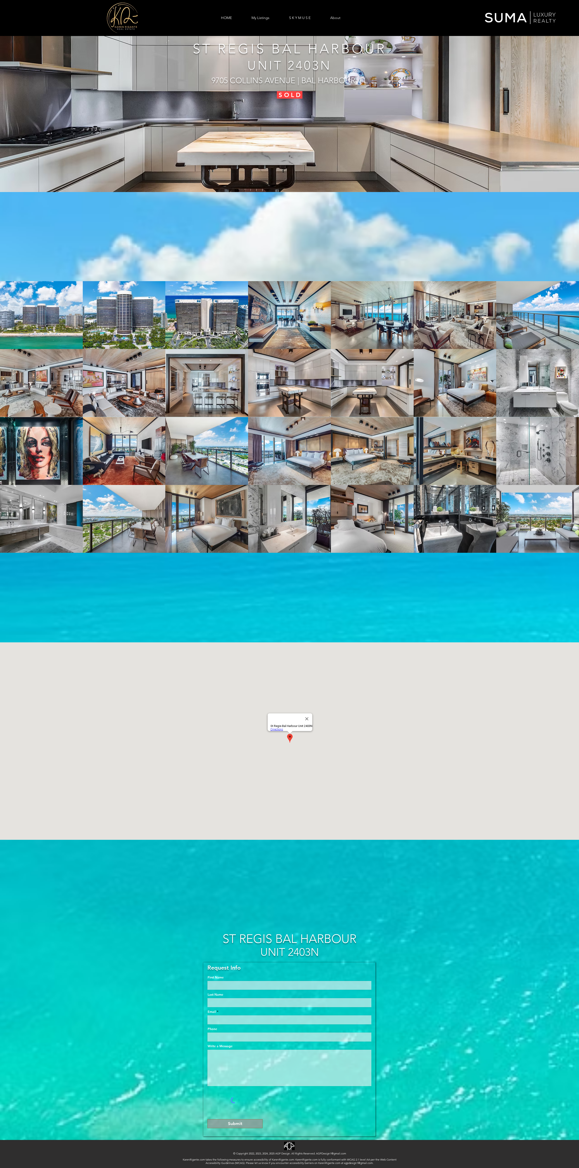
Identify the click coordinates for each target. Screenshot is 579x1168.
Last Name (215, 994)
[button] (289, 114)
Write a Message (220, 1046)
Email (212, 1011)
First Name (216, 977)
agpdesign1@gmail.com (358, 1163)
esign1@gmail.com (334, 1153)
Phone (212, 1028)
